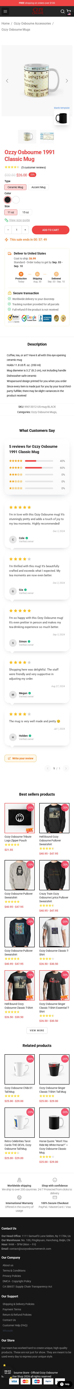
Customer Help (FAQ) (15, 1325)
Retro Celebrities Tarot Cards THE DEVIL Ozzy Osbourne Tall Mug (18, 1145)
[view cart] (68, 11)
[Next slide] (67, 81)
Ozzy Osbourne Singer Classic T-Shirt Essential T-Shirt (54, 1007)
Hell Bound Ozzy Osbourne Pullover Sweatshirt (50, 840)
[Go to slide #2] (47, 136)
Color (8, 193)
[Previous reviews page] (47, 768)
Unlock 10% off (7, 1372)
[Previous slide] (7, 81)
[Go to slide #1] (27, 136)
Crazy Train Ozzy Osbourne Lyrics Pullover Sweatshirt (53, 897)
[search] (62, 11)
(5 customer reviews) (33, 167)
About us (8, 1265)
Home (5, 23)
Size (7, 206)
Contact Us (9, 1320)
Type (7, 181)
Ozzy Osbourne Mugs (16, 29)
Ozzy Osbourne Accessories (32, 23)
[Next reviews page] (66, 768)
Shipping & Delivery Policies (18, 1304)
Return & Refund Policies (17, 1314)
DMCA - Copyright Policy (17, 1281)
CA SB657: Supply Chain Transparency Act (27, 1286)
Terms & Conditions (14, 1270)
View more (37, 1030)
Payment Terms (12, 1309)
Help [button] (67, 1384)
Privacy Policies (12, 1275)
